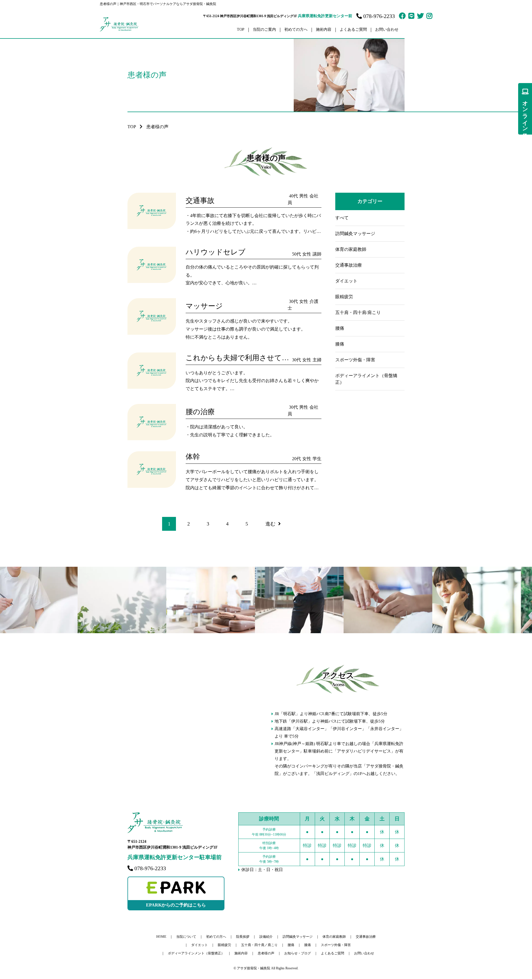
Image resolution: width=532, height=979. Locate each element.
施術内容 (241, 953)
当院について (186, 937)
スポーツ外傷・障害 (355, 359)
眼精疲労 (344, 296)
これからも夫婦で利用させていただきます (256, 358)
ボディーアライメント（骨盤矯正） (366, 379)
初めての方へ (296, 29)
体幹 (193, 457)
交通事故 (200, 201)
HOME (161, 937)
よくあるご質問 (353, 29)
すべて (342, 217)
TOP (240, 29)
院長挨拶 (242, 937)
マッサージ (204, 306)
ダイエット (346, 281)
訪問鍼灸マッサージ (355, 233)
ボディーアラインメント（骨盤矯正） (196, 953)
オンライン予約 (525, 113)
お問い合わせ (386, 29)
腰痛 (339, 328)
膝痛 (339, 344)
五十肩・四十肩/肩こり (358, 312)
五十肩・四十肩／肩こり (259, 945)
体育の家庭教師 (350, 249)
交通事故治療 (348, 265)
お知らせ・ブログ (297, 953)
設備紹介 (266, 937)
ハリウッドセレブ (215, 252)
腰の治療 (200, 412)
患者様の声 (266, 953)
